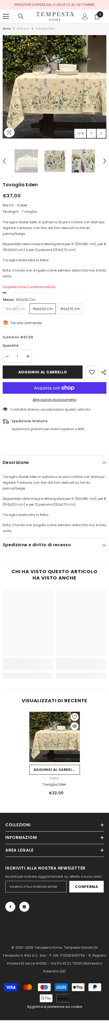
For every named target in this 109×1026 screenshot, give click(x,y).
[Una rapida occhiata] (75, 726)
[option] (54, 87)
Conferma (86, 886)
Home (7, 29)
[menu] (6, 16)
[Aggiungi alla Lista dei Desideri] (91, 372)
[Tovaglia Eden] (54, 737)
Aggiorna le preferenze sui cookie (54, 1006)
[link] (28, 667)
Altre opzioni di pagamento (54, 399)
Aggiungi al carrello (42, 372)
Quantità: (11, 345)
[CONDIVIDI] (102, 372)
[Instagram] (24, 907)
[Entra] (85, 16)
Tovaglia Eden (54, 784)
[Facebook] (10, 907)
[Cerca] (21, 16)
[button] (91, 133)
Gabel (22, 205)
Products (23, 29)
